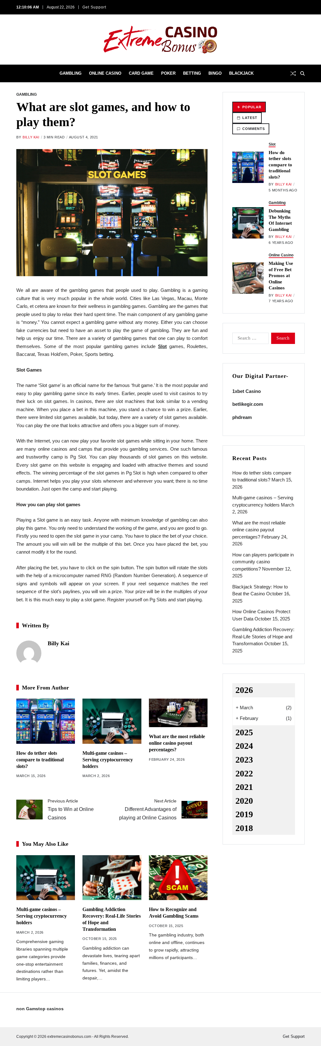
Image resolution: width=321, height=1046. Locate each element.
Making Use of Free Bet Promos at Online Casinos (281, 275)
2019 (244, 814)
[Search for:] (249, 339)
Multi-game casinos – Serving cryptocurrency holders (107, 759)
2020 (244, 801)
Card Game (141, 73)
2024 (244, 746)
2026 (244, 690)
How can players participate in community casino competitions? (263, 561)
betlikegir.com (247, 404)
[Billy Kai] (28, 653)
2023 (244, 759)
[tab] (249, 107)
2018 (244, 828)
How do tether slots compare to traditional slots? (40, 759)
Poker (168, 73)
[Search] (302, 73)
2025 (244, 732)
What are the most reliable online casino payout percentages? (177, 743)
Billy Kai (31, 137)
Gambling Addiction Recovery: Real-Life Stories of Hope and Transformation (263, 636)
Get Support (94, 7)
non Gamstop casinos (40, 1008)
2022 (244, 773)
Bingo (215, 73)
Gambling (71, 73)
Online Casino (105, 73)
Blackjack (241, 73)
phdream (242, 417)
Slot (272, 144)
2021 (244, 787)
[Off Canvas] (19, 74)
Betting (192, 73)
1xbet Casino (246, 391)
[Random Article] (293, 73)
